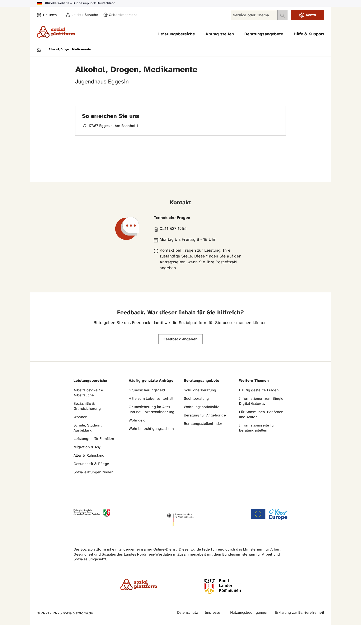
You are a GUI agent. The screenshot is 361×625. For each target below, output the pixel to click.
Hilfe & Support (309, 34)
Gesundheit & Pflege (91, 464)
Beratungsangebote (263, 34)
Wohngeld (137, 421)
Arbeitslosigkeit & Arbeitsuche (89, 392)
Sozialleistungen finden (93, 472)
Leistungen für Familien (94, 439)
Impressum (214, 613)
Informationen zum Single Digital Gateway (261, 401)
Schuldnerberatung (200, 390)
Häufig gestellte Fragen (259, 390)
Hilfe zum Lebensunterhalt (151, 399)
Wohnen (80, 417)
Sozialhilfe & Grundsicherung (87, 406)
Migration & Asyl (87, 447)
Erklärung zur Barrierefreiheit (299, 613)
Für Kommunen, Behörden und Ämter (261, 414)
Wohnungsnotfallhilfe (201, 407)
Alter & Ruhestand (89, 456)
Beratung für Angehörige (205, 416)
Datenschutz (187, 613)
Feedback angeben (180, 339)
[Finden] (282, 15)
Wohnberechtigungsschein (151, 429)
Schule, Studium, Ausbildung (88, 428)
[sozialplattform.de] (56, 32)
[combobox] (52, 15)
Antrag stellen (219, 34)
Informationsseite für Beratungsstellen (257, 428)
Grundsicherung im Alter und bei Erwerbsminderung (151, 409)
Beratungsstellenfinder (203, 424)
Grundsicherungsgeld (147, 390)
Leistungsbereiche (176, 34)
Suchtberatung (196, 399)
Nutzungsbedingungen (249, 613)
